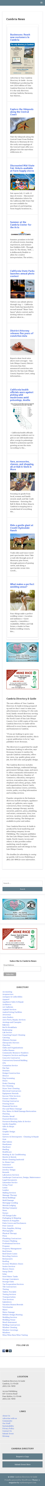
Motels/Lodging (9, 1205)
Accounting (7, 991)
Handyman (7, 1144)
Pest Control (7, 1225)
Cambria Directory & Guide (26, 1477)
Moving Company (9, 1208)
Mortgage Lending (10, 1202)
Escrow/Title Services (11, 1096)
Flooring (6, 1113)
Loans (4, 1187)
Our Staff (6, 1423)
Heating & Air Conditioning (14, 1154)
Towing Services (9, 1294)
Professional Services (11, 1243)
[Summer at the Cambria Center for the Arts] (22, 235)
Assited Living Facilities (12, 1012)
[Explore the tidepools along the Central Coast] (22, 132)
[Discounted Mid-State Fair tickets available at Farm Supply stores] (22, 189)
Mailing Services (9, 1192)
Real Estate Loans (9, 1253)
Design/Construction (11, 1073)
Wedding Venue (8, 1319)
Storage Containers (10, 1279)
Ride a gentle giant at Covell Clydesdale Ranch (21, 528)
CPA (4, 1063)
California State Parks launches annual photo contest (22, 273)
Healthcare (7, 1152)
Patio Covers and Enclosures (14, 1223)
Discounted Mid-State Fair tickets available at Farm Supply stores (22, 168)
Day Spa (5, 1068)
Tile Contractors (9, 1286)
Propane (6, 1246)
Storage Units (8, 1281)
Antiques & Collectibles (12, 996)
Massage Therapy (9, 1195)
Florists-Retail (8, 1116)
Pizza (4, 1236)
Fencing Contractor (10, 1101)
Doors (4, 1080)
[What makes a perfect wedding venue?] (22, 609)
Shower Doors (8, 1269)
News (4, 1210)
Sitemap (5, 1436)
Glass (4, 1129)
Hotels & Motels (9, 1157)
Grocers (5, 1134)
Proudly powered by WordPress (17, 1480)
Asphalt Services (9, 1009)
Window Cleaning (9, 1327)
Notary (5, 1213)
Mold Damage (8, 1200)
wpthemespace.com (28, 1482)
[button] (41, 2)
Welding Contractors (11, 1325)
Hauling (5, 1149)
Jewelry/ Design (8, 1169)
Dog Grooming (8, 1078)
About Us (6, 1415)
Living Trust (7, 1185)
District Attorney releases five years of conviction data (21, 333)
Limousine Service (9, 1182)
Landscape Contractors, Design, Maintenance (21, 1177)
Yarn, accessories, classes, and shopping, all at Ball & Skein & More (22, 465)
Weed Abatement (9, 1322)
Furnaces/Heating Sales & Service (16, 1121)
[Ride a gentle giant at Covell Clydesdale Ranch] (22, 548)
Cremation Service (10, 1065)
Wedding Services (9, 1317)
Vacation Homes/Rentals (12, 1304)
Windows (6, 1332)
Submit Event (8, 1433)
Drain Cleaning (8, 1083)
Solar (4, 1274)
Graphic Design (8, 1131)
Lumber (5, 1190)
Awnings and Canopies (11, 1022)
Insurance (6, 1164)
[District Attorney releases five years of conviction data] (22, 354)
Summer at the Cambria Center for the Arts (20, 225)
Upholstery (7, 1302)
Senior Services (8, 1266)
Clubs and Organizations (12, 1047)
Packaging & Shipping (11, 1218)
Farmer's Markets (9, 1098)
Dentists (5, 1070)
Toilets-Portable (9, 1292)
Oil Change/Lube (9, 1215)
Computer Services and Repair (15, 1055)
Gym (4, 1139)
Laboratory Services (10, 1175)
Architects (6, 1004)
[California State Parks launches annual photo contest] (22, 297)
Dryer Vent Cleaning (11, 1088)
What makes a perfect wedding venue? (22, 585)
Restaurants (7, 1258)
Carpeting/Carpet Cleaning (13, 1035)
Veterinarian (7, 1307)
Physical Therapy (9, 1233)
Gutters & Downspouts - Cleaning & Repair (20, 1136)
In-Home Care (8, 1162)
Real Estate (7, 1251)
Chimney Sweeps (9, 1040)
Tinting (5, 1289)
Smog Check (7, 1271)
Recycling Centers (10, 1256)
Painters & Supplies (10, 1220)
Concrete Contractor (11, 1058)
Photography (7, 1230)
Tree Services (8, 1299)
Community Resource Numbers (15, 1052)
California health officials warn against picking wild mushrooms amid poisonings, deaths (21, 395)
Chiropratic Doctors (10, 1042)
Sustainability (8, 1426)
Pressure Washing (9, 1241)
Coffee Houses (8, 1050)
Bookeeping (7, 1030)
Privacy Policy (8, 1428)
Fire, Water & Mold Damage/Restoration (19, 1111)
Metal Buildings (8, 1197)
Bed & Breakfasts (9, 1027)
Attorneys (6, 1014)
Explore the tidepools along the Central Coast (21, 112)
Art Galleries (7, 1007)
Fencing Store (8, 1103)
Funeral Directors (9, 1119)
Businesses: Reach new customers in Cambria (20, 37)
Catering (6, 1037)
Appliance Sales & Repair (13, 1002)
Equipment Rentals (10, 1093)
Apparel (5, 999)
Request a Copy (22, 1456)
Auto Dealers (7, 1017)
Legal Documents (9, 1180)
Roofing (5, 1261)
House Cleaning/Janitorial (13, 1159)
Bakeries (5, 1025)
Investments (7, 1167)
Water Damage (8, 1312)
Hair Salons (7, 1142)
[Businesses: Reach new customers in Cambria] (22, 73)
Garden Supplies (9, 1124)
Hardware (6, 1147)
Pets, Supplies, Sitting (11, 1228)
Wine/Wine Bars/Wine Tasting (15, 1335)
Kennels (5, 1172)
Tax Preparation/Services (13, 1284)
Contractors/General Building (14, 1060)
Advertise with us (9, 1418)
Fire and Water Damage (12, 1108)
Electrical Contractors (11, 1091)
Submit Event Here (22, 1464)
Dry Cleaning (7, 1086)
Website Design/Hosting (12, 1314)
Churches (6, 1045)
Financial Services (9, 1106)
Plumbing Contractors (11, 1238)
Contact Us (7, 1431)
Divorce (5, 1075)
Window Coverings (10, 1330)
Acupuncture (7, 994)
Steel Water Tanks (10, 1276)
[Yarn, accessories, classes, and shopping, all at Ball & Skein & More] (22, 489)
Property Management (12, 1248)
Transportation (9, 1297)
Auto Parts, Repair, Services (14, 1019)
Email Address (9, 965)
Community (7, 1421)
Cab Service (7, 1032)
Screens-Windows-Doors (12, 1263)
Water (5, 1309)
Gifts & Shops (8, 1126)
